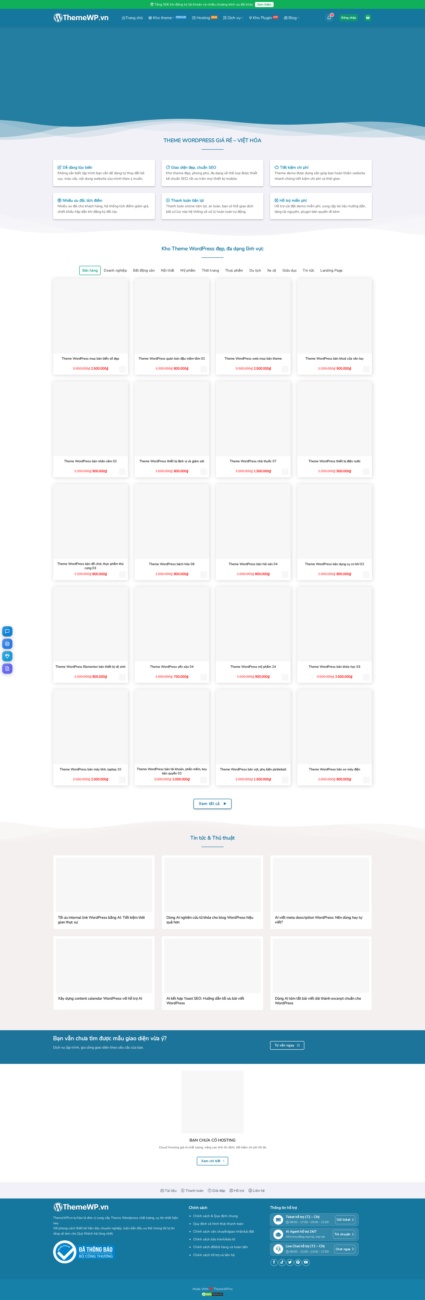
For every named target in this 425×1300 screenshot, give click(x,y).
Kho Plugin (262, 17)
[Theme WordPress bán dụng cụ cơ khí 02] (334, 521)
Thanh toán (194, 1190)
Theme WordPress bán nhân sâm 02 (90, 461)
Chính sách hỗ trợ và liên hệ (214, 1255)
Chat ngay (343, 1249)
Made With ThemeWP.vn (213, 1289)
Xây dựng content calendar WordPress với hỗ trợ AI (100, 998)
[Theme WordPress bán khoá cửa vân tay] (334, 316)
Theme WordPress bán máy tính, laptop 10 (90, 769)
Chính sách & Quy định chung (215, 1216)
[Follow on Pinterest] (298, 1262)
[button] (348, 18)
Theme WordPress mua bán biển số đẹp (90, 358)
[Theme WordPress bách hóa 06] (172, 521)
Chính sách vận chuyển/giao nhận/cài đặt (223, 1231)
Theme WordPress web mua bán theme (253, 358)
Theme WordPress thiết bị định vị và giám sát (171, 461)
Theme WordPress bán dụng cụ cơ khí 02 (334, 564)
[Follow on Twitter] (290, 1262)
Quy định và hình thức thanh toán (218, 1224)
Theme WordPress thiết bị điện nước (335, 461)
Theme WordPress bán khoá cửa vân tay (334, 358)
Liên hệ (258, 1190)
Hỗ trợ (238, 1190)
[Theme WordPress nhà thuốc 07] (253, 418)
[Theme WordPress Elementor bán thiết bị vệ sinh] (90, 624)
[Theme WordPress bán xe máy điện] (334, 726)
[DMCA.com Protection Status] (212, 1294)
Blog (292, 17)
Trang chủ (134, 17)
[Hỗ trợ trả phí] (7, 656)
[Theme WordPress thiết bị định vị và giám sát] (172, 418)
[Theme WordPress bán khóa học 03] (334, 624)
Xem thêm (264, 4)
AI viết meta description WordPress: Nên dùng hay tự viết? (318, 920)
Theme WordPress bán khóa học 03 (334, 667)
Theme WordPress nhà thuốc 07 (253, 461)
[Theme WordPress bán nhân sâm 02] (90, 418)
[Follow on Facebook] (274, 1262)
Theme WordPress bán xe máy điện (334, 769)
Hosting (202, 17)
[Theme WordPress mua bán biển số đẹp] (90, 316)
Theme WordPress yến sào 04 (172, 667)
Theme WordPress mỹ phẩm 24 (253, 667)
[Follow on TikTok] (282, 1262)
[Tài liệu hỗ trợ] (7, 669)
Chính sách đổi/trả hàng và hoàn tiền (220, 1247)
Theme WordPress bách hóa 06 (172, 564)
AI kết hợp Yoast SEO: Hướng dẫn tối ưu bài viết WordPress (205, 1001)
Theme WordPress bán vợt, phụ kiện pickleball (253, 769)
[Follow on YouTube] (306, 1262)
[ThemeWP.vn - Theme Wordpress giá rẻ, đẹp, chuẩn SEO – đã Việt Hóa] (80, 18)
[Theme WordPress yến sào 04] (172, 624)
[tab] (90, 270)
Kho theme (162, 17)
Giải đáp (218, 1190)
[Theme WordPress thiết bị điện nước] (334, 418)
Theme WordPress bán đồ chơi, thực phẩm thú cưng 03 (90, 566)
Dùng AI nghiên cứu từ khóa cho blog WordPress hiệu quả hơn (209, 920)
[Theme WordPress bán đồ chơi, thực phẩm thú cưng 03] (90, 521)
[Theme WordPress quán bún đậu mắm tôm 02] (172, 316)
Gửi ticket (343, 1220)
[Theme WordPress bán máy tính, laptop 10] (90, 726)
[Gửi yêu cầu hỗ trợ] (7, 644)
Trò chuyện (342, 1234)
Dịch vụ (233, 17)
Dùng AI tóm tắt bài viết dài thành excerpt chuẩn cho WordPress (318, 1001)
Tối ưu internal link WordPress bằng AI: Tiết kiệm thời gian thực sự (101, 920)
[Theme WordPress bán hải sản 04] (253, 521)
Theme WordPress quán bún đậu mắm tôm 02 (172, 358)
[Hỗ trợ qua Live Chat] (7, 631)
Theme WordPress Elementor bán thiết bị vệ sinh (91, 667)
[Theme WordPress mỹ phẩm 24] (253, 624)
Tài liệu (170, 1190)
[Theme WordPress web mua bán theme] (253, 316)
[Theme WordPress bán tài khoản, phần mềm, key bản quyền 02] (172, 726)
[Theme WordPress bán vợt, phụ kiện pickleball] (253, 726)
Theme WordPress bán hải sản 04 (253, 564)
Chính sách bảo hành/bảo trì (214, 1239)
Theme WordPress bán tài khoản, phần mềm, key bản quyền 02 (172, 771)
